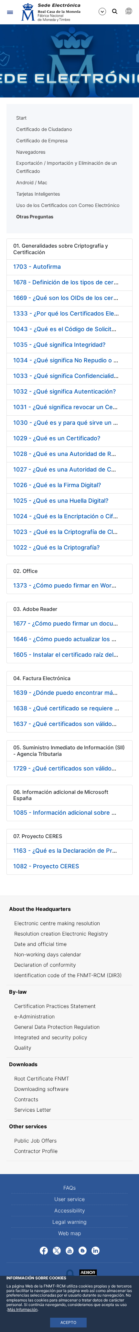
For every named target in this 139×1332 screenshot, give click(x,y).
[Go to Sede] (50, 12)
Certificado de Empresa (42, 141)
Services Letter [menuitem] (32, 1109)
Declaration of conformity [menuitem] (45, 965)
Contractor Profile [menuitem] (36, 1151)
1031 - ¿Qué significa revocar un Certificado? (76, 407)
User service (69, 1199)
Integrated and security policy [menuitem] (50, 1037)
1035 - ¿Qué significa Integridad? (59, 344)
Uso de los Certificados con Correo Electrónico (68, 205)
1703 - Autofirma (37, 266)
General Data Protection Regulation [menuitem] (57, 1027)
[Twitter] (57, 1250)
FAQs (69, 1187)
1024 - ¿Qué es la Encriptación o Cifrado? (71, 516)
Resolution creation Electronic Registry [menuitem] (61, 933)
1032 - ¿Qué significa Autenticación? (64, 391)
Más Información (22, 1309)
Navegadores (31, 152)
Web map (69, 1233)
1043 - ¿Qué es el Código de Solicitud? (67, 329)
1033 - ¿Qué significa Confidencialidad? (68, 375)
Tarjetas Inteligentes (38, 194)
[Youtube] (70, 1250)
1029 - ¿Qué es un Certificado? (56, 438)
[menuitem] (69, 908)
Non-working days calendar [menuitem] (47, 954)
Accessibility (69, 1210)
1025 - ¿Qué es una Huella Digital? (60, 500)
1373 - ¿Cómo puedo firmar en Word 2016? (73, 585)
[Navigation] (10, 12)
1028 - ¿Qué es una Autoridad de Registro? (73, 453)
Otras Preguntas (34, 217)
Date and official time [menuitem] (40, 944)
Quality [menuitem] (22, 1047)
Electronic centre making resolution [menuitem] (57, 923)
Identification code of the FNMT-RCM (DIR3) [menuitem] (68, 975)
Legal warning (69, 1222)
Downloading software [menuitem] (41, 1089)
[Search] (115, 11)
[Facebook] (44, 1250)
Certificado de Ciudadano (44, 129)
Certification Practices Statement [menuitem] (55, 1006)
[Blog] (83, 1250)
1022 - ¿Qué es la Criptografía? (56, 547)
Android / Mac (31, 183)
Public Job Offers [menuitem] (35, 1140)
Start (21, 118)
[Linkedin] (95, 1250)
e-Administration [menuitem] (34, 1016)
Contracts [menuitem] (26, 1099)
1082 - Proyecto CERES (46, 866)
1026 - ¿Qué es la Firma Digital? (57, 485)
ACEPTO (68, 1322)
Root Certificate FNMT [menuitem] (41, 1078)
